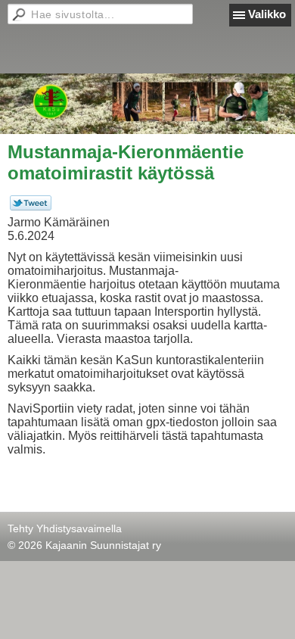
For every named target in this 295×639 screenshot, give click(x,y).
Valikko (267, 14)
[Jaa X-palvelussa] (30, 207)
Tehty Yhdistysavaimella (65, 528)
